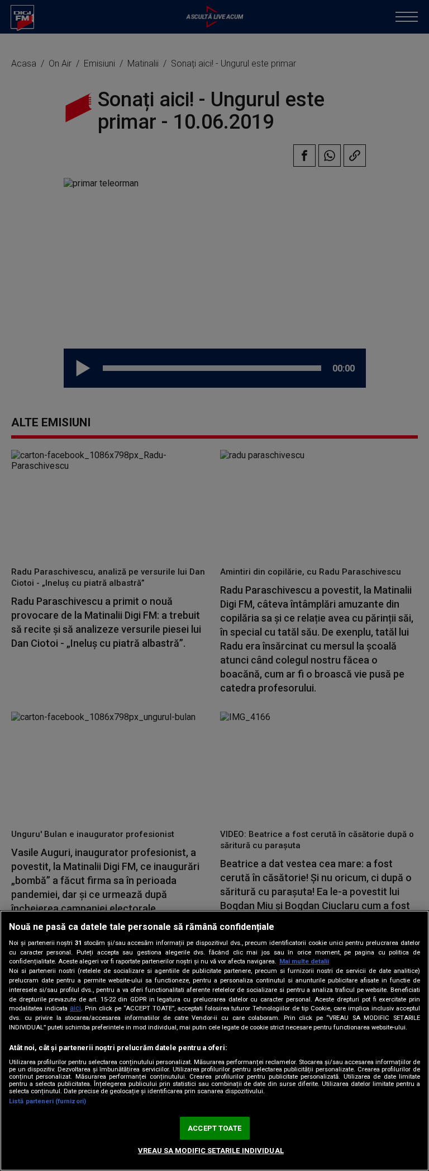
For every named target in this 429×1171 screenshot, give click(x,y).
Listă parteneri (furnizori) (47, 1101)
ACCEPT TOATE (214, 1128)
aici (75, 1008)
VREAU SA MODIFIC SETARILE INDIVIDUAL (211, 1150)
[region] (214, 1040)
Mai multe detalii (304, 961)
